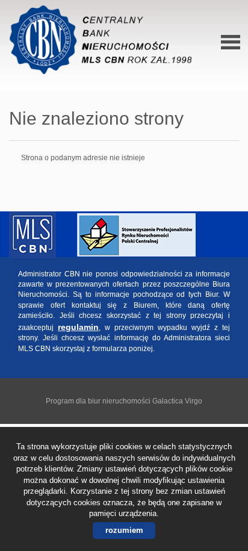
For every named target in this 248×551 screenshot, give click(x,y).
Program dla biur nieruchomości (99, 401)
